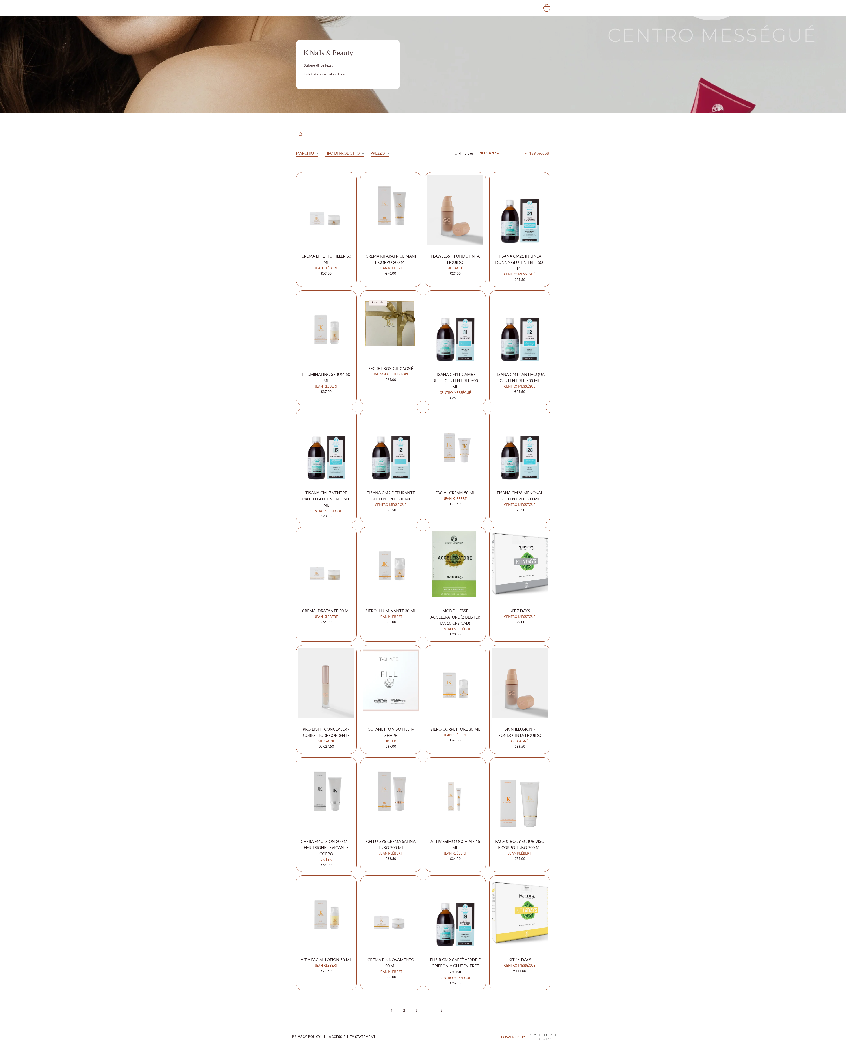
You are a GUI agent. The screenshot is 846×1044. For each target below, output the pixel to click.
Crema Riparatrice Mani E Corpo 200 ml (391, 259)
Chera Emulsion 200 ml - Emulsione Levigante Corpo (326, 847)
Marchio (305, 153)
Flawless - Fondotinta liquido (455, 259)
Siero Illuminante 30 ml (390, 610)
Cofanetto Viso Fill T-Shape (391, 732)
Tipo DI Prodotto (342, 153)
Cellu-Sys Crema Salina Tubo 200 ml (391, 844)
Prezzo (378, 153)
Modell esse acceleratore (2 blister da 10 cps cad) (455, 617)
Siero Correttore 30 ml (455, 729)
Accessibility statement (352, 1036)
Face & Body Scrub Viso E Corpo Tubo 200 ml (519, 844)
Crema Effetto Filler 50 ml (326, 259)
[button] (546, 7)
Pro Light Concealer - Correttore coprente (326, 732)
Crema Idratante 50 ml (326, 610)
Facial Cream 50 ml (455, 492)
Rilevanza (489, 153)
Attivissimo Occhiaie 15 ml (455, 844)
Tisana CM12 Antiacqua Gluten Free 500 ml (520, 377)
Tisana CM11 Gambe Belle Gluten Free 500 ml (455, 380)
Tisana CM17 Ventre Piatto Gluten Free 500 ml (326, 498)
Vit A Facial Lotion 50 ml (326, 959)
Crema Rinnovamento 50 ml (390, 962)
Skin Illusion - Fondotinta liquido (519, 732)
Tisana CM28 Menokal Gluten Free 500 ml (520, 495)
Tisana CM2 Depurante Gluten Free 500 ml (391, 495)
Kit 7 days (520, 610)
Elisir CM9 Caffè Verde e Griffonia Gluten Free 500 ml (455, 965)
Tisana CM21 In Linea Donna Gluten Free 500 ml (519, 262)
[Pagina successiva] (454, 1010)
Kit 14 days (519, 959)
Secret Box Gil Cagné (390, 368)
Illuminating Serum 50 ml (326, 377)
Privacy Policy (306, 1036)
